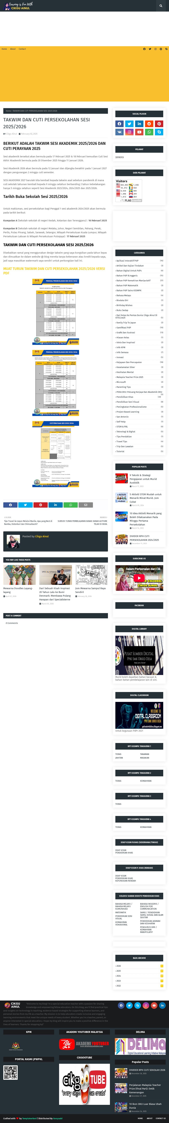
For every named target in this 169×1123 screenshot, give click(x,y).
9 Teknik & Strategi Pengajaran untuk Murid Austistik (143, 479)
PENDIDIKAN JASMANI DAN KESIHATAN (150, 922)
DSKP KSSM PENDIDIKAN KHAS (124, 851)
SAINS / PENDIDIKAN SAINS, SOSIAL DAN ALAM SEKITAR (151, 915)
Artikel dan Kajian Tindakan (140, 265)
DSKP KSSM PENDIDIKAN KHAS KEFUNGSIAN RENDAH (125, 878)
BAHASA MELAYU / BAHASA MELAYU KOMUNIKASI (123, 906)
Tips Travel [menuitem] (11, 40)
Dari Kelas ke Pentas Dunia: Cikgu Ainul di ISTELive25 (139, 316)
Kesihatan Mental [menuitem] (31, 40)
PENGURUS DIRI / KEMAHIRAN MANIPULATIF (148, 929)
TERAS (118, 754)
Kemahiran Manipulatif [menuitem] (118, 28)
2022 (139, 986)
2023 (140, 981)
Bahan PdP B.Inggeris (140, 275)
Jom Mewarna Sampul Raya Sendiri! (90, 590)
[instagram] (155, 49)
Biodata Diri (140, 300)
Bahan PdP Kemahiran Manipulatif (140, 280)
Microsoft (140, 382)
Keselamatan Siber (140, 367)
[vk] (119, 132)
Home (4, 49)
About (13, 49)
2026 (139, 966)
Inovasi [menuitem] (97, 28)
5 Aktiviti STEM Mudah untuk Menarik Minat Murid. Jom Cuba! (146, 498)
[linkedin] (139, 124)
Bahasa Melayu (140, 295)
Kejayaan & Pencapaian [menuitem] (76, 28)
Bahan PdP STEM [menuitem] (92, 17)
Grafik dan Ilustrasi (140, 332)
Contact (22, 49)
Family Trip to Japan (140, 322)
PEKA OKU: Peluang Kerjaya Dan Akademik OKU (140, 392)
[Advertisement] (84, 77)
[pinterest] (161, 49)
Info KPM (140, 347)
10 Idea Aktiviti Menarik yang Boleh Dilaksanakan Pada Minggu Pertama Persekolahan (146, 519)
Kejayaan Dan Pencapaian (140, 362)
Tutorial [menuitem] (110, 17)
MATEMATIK (120, 912)
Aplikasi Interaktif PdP (140, 260)
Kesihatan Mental (140, 372)
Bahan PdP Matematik (140, 285)
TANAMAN (144, 754)
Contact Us (161, 1118)
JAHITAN (119, 758)
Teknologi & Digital (140, 431)
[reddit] (149, 124)
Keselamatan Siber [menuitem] (56, 40)
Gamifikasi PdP (140, 327)
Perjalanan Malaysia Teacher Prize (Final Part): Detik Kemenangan (145, 1089)
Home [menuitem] (9, 17)
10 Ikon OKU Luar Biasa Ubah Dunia (145, 1106)
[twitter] (150, 49)
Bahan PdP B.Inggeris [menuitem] (17, 28)
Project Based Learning (140, 412)
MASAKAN (144, 758)
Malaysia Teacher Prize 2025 (140, 377)
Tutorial (140, 451)
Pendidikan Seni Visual (140, 402)
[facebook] (144, 49)
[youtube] (139, 132)
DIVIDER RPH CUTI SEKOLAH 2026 (147, 1070)
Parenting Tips (140, 387)
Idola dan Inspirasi (140, 342)
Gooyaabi (58, 1118)
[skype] (166, 49)
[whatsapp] (149, 132)
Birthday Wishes (140, 305)
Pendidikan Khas (139, 397)
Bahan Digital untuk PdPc (140, 270)
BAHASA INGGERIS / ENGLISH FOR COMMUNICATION (149, 906)
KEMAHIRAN (146, 781)
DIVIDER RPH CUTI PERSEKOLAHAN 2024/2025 (144, 538)
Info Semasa (140, 352)
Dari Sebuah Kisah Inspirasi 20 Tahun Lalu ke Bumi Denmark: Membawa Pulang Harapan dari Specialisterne (55, 594)
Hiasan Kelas (140, 337)
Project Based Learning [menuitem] (46, 28)
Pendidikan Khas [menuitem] (128, 17)
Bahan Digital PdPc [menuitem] (145, 28)
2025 (140, 971)
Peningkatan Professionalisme (140, 407)
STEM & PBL (140, 426)
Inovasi (140, 357)
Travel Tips (140, 441)
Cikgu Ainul (11, 134)
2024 (140, 976)
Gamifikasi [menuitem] (73, 17)
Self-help (140, 421)
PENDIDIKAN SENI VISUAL (123, 917)
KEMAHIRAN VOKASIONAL (121, 923)
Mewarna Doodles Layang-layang (18, 590)
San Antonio (140, 416)
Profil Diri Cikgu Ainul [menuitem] (28, 17)
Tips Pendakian (140, 436)
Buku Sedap (140, 310)
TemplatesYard (29, 1118)
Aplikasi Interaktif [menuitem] (53, 17)
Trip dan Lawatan (140, 446)
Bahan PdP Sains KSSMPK (140, 290)
